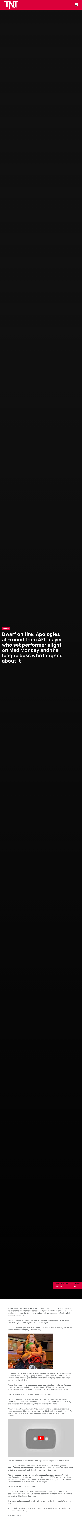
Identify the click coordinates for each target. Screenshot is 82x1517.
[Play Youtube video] (41, 1438)
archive (6, 628)
